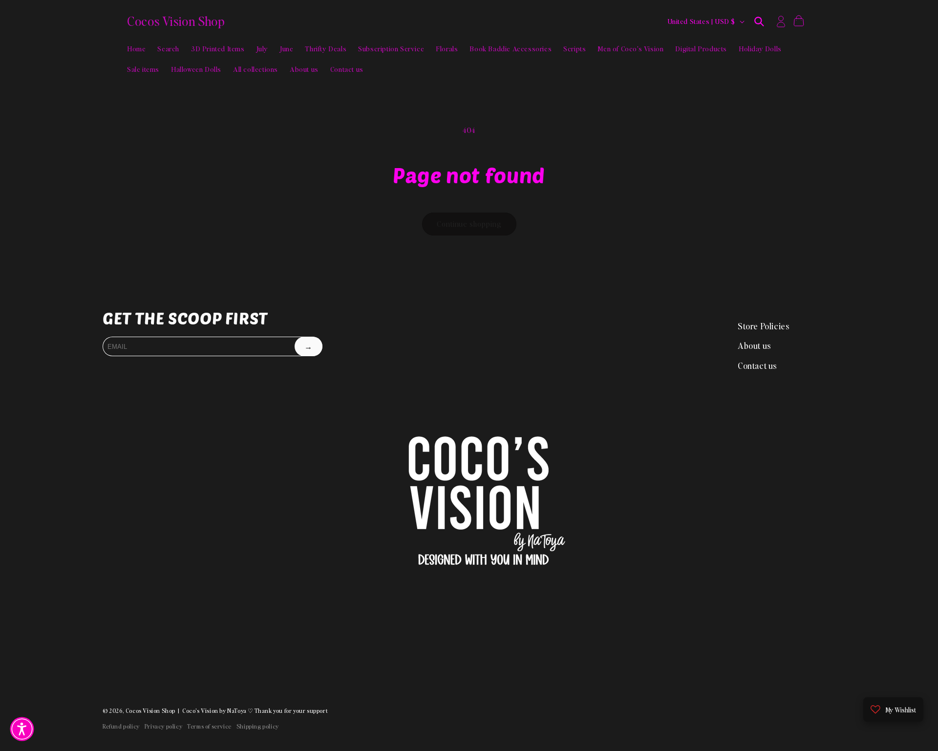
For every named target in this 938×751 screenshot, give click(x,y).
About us (754, 345)
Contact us (757, 365)
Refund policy (121, 726)
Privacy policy (163, 726)
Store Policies (763, 326)
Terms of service (209, 726)
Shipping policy (257, 726)
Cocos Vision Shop (150, 710)
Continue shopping (469, 224)
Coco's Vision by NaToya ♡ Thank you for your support (255, 710)
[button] (759, 21)
